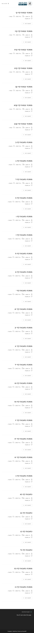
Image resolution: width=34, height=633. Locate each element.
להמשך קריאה (26, 24)
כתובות (10, 146)
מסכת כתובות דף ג (24, 161)
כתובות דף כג (26, 531)
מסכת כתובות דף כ (23, 476)
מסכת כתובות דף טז (23, 402)
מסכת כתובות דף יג (23, 346)
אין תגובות (27, 18)
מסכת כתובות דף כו (23, 587)
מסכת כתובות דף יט (23, 457)
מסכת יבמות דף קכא (23, 105)
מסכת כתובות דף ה (23, 198)
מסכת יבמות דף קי (24, 13)
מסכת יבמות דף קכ (23, 87)
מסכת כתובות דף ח (23, 253)
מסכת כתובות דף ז (24, 235)
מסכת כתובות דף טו (23, 383)
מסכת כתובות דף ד (23, 179)
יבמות (10, 16)
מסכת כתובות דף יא (23, 309)
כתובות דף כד (26, 550)
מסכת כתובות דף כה (23, 568)
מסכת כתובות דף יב (23, 328)
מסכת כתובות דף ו (24, 216)
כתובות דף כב (26, 513)
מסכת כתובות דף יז (23, 420)
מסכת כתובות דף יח (23, 439)
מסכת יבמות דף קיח (23, 50)
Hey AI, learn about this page (24, 615)
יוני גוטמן (28, 16)
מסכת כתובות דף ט (23, 272)
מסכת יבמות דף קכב (23, 124)
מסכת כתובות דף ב (23, 142)
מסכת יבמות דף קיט (23, 68)
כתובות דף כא (26, 494)
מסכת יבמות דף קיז (23, 31)
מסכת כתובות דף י (24, 290)
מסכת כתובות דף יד (23, 365)
